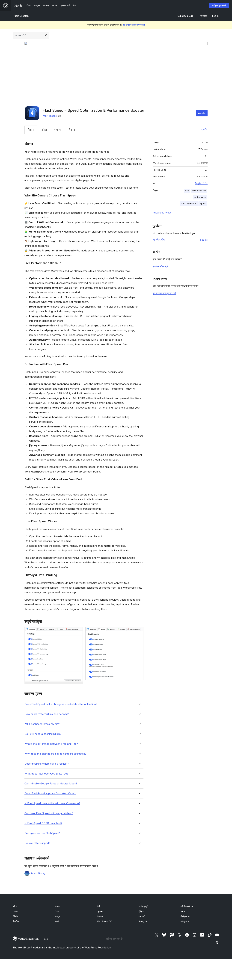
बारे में (15, 906)
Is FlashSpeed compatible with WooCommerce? (52, 803)
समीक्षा (44, 129)
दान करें (143, 916)
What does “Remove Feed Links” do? (46, 773)
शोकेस (57, 906)
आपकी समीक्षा (159, 239)
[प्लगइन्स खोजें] (46, 35)
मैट (183, 911)
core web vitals (199, 191)
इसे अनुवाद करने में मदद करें (134, 24)
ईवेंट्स (141, 911)
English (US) (201, 183)
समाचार (15, 911)
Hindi (45, 939)
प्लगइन (57, 916)
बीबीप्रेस (185, 916)
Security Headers (189, 203)
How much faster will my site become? (46, 714)
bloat (187, 191)
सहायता (100, 911)
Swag (143, 921)
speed (203, 203)
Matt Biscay (50, 115)
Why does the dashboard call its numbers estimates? (55, 753)
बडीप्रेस (185, 921)
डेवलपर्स (100, 916)
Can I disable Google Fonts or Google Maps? (50, 783)
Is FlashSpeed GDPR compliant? (43, 823)
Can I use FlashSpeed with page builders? (48, 813)
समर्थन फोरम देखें (160, 266)
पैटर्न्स (57, 921)
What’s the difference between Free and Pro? (51, 743)
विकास (72, 129)
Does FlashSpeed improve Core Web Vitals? (50, 793)
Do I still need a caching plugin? (42, 733)
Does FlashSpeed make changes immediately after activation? (60, 704)
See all (204, 239)
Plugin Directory (21, 15)
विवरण (31, 129)
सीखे (98, 906)
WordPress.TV (105, 921)
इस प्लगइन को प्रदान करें (164, 293)
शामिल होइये (143, 906)
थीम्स (57, 911)
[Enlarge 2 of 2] (139, 631)
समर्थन (204, 129)
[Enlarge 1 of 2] (78, 631)
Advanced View (162, 212)
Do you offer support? (37, 843)
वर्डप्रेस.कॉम (187, 906)
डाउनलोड (201, 113)
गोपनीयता (16, 921)
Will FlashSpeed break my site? (42, 724)
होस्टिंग (15, 916)
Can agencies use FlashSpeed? (42, 833)
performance (200, 197)
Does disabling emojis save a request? (46, 763)
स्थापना (57, 129)
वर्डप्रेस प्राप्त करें (219, 5)
